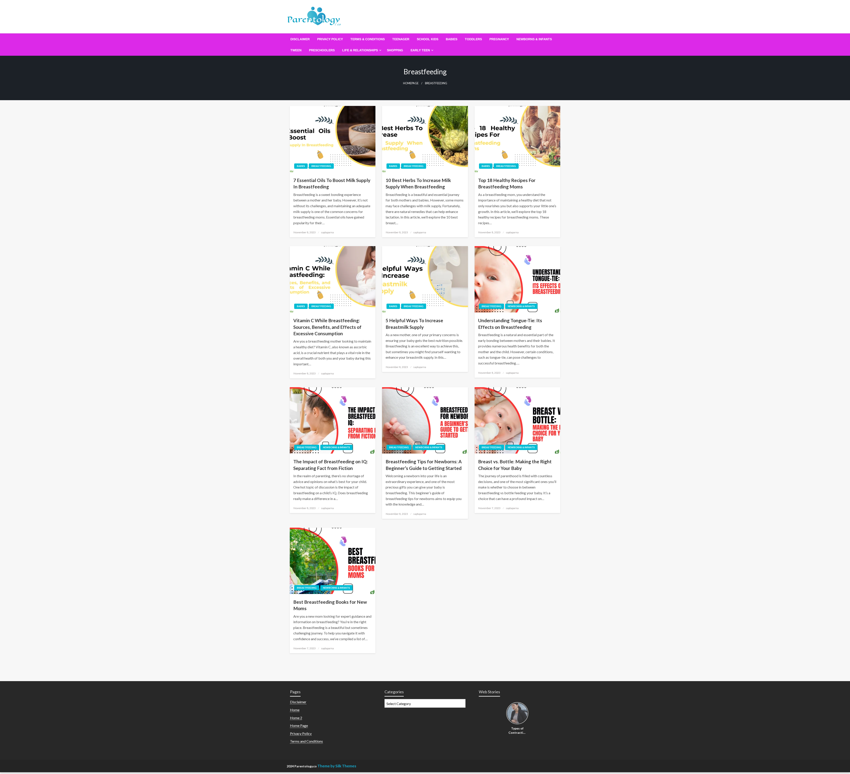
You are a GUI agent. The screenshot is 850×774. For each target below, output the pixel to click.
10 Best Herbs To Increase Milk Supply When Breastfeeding (418, 183)
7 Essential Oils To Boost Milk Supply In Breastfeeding (331, 183)
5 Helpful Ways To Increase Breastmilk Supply (414, 324)
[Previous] (509, 713)
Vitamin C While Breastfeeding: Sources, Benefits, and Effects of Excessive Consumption (327, 327)
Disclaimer (300, 39)
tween (295, 50)
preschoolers (322, 50)
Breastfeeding (491, 306)
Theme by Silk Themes (336, 766)
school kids (427, 39)
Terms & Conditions (367, 39)
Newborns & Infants (534, 39)
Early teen (420, 50)
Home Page (299, 725)
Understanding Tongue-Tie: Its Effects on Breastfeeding (510, 324)
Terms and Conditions (306, 741)
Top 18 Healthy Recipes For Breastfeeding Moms (506, 183)
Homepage (411, 83)
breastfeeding (321, 166)
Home (294, 710)
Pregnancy (499, 39)
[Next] (525, 713)
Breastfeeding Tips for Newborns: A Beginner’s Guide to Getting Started (424, 465)
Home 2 (296, 718)
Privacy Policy (330, 39)
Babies (451, 39)
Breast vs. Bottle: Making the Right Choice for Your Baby (515, 465)
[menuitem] (300, 39)
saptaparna (327, 232)
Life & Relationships (360, 50)
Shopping (395, 50)
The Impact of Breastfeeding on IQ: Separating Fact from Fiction (330, 465)
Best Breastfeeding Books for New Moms (330, 605)
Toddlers (473, 39)
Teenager (400, 39)
